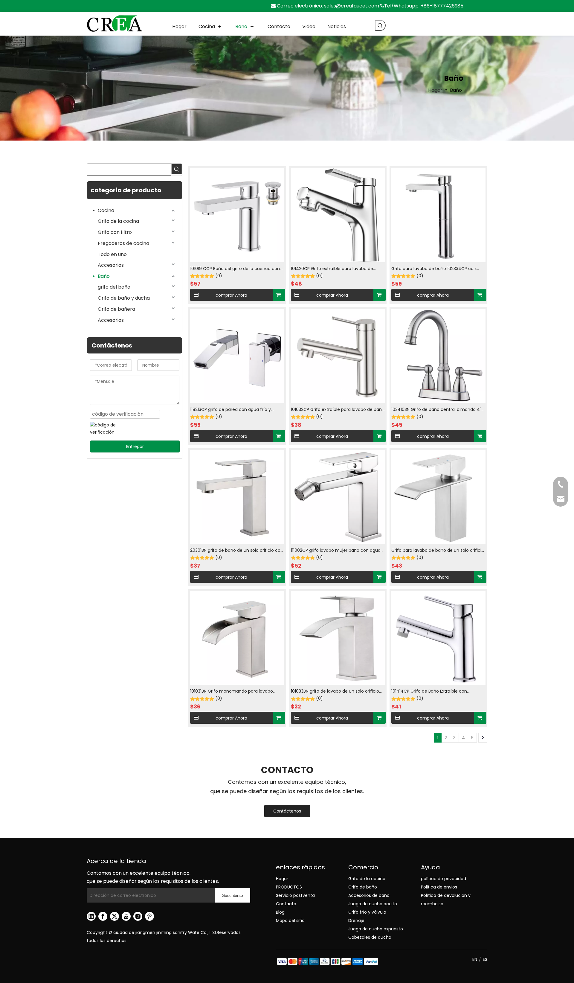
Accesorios (111, 265)
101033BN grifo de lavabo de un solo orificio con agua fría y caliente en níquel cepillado (336, 691)
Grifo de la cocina (118, 221)
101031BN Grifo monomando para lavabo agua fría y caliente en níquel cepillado (231, 691)
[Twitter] (114, 916)
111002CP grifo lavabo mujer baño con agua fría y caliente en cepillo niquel (336, 550)
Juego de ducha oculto (372, 904)
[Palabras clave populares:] (380, 25)
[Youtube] (126, 916)
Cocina (106, 210)
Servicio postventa (295, 895)
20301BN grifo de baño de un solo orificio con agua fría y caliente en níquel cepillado (236, 550)
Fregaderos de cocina (123, 243)
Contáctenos (287, 811)
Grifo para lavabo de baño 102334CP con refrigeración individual (433, 269)
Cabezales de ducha (369, 937)
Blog (280, 912)
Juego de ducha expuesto (375, 929)
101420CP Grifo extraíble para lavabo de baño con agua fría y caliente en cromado (335, 269)
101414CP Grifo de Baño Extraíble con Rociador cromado (429, 691)
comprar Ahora (231, 295)
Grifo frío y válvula (367, 912)
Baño (104, 276)
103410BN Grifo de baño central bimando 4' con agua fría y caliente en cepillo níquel (436, 409)
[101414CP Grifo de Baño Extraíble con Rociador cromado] (438, 638)
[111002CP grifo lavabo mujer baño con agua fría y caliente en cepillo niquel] (338, 497)
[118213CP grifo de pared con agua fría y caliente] (237, 356)
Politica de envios (439, 887)
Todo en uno (112, 254)
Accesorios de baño (369, 895)
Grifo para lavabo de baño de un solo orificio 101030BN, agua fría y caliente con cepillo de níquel (437, 550)
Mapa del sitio (290, 920)
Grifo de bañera (116, 309)
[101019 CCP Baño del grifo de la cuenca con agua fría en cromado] (237, 215)
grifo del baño (114, 287)
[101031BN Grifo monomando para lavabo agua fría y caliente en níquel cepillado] (237, 638)
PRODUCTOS (289, 887)
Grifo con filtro (115, 232)
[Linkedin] (91, 916)
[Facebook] (102, 916)
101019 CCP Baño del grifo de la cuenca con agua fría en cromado (235, 269)
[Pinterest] (149, 916)
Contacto (286, 904)
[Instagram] (137, 916)
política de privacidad (443, 879)
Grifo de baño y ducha (124, 298)
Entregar (135, 446)
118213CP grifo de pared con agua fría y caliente (230, 409)
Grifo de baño (362, 887)
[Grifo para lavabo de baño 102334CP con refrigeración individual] (438, 215)
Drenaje (356, 920)
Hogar (282, 879)
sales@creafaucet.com (351, 5)
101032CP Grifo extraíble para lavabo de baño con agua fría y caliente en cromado (337, 409)
